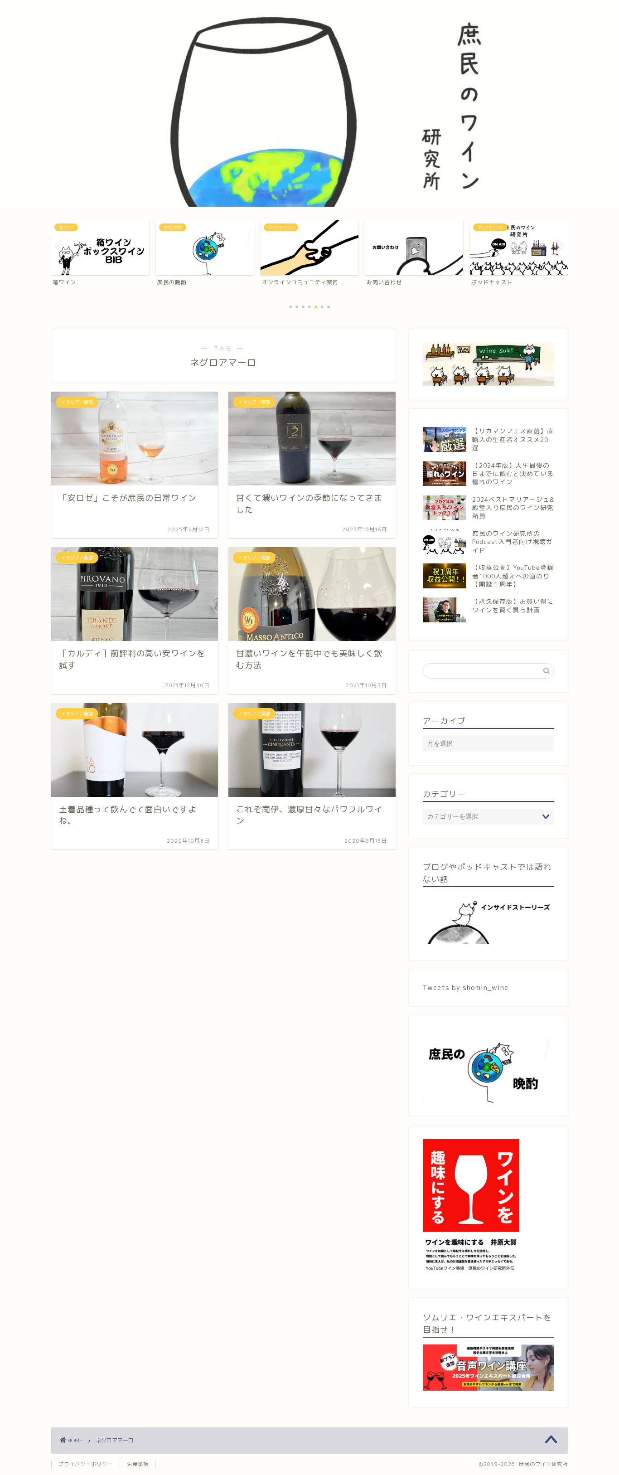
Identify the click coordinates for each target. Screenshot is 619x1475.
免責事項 (138, 1464)
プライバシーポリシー (85, 1464)
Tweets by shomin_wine (465, 987)
